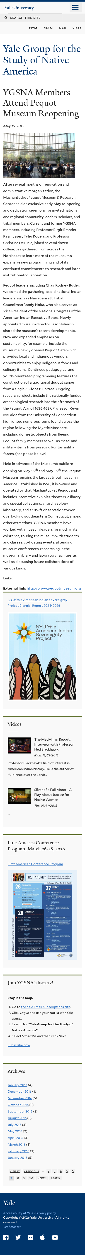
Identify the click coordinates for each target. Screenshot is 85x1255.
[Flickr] (30, 1237)
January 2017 (17, 1085)
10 (31, 1178)
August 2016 (17, 1118)
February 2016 (18, 1151)
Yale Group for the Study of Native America (42, 59)
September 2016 (20, 1111)
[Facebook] (5, 1237)
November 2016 (20, 1098)
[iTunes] (42, 1237)
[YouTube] (55, 1237)
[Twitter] (18, 1237)
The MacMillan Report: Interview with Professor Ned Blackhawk (54, 744)
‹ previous (31, 1171)
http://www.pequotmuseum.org (54, 588)
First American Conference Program (35, 864)
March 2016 (16, 1144)
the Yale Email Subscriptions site (45, 1007)
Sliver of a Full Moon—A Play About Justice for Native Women (53, 795)
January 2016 (17, 1157)
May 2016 (15, 1131)
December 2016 (20, 1091)
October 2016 (18, 1105)
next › (42, 1178)
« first (15, 1171)
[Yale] (9, 1203)
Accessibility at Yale (18, 1213)
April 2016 (15, 1138)
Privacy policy (45, 1213)
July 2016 (14, 1125)
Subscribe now (19, 1045)
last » (55, 1178)
